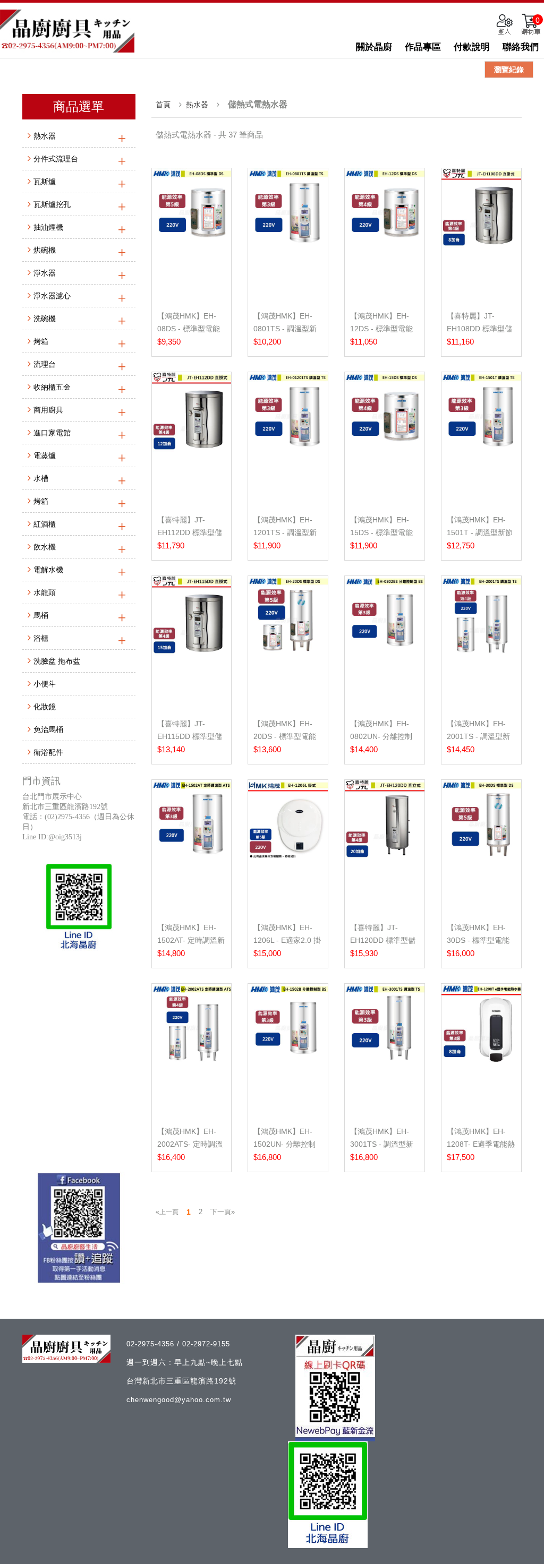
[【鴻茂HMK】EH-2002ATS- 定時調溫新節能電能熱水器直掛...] (192, 1051)
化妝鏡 (44, 706)
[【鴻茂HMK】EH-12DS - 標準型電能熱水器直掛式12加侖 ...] (384, 235)
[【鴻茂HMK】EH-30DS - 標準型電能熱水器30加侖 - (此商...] (481, 847)
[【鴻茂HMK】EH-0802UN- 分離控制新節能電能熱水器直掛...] (384, 643)
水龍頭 (44, 592)
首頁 (163, 104)
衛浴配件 (48, 752)
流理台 (44, 364)
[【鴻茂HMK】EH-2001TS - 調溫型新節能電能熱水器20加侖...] (481, 643)
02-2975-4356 (151, 1344)
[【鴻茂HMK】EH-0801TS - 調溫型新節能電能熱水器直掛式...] (288, 235)
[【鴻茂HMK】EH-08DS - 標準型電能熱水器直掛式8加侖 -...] (192, 235)
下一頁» (222, 1212)
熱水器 (44, 136)
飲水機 (44, 547)
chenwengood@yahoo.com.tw (178, 1400)
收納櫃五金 (52, 387)
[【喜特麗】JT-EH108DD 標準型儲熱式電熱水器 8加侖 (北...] (481, 235)
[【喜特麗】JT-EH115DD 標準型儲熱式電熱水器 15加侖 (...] (192, 643)
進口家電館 (52, 432)
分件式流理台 (55, 158)
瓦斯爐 (44, 181)
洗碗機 (44, 318)
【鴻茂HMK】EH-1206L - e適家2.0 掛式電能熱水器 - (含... (287, 940)
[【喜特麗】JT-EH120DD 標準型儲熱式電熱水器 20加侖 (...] (384, 847)
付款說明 (472, 47)
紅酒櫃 (44, 524)
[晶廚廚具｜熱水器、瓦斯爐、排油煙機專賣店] (67, 31)
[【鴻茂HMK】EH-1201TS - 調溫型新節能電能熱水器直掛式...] (288, 439)
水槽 (40, 478)
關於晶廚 (374, 47)
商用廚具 (48, 410)
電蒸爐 (44, 455)
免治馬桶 (48, 729)
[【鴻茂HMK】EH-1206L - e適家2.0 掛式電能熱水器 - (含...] (288, 847)
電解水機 (48, 569)
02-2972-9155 (206, 1344)
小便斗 (44, 684)
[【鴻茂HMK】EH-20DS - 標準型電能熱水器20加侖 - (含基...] (288, 643)
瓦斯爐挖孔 (52, 204)
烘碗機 (44, 250)
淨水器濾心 (52, 295)
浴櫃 (40, 638)
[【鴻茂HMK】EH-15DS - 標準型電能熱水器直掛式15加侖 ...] (384, 439)
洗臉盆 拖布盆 (56, 661)
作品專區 (423, 47)
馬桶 (40, 615)
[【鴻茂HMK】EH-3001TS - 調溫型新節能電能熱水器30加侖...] (384, 1051)
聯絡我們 (521, 47)
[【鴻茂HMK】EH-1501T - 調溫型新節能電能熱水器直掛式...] (481, 439)
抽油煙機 (48, 227)
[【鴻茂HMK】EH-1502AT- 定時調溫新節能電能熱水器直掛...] (192, 847)
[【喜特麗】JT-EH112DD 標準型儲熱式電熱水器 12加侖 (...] (192, 439)
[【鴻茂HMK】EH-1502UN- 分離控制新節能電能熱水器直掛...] (288, 1051)
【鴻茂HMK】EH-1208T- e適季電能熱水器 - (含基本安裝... (481, 1144)
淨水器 (44, 273)
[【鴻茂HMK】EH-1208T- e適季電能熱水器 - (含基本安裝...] (481, 1051)
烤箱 (40, 341)
